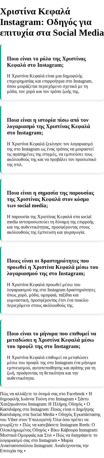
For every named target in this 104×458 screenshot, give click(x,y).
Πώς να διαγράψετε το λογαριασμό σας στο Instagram (48, 438)
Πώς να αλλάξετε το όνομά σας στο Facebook (42, 393)
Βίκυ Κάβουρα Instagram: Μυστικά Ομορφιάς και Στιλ (49, 432)
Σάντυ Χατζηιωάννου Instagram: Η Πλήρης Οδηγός (44, 401)
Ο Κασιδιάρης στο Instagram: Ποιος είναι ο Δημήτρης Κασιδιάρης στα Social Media (47, 409)
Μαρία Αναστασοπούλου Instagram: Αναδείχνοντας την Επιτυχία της (44, 445)
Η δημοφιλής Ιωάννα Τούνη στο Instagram (46, 396)
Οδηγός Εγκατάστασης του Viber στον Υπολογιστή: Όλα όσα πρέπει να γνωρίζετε (50, 419)
